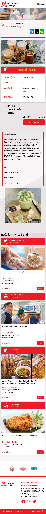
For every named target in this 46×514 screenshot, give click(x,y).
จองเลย (40, 288)
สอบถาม (34, 122)
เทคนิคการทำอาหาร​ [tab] (11, 172)
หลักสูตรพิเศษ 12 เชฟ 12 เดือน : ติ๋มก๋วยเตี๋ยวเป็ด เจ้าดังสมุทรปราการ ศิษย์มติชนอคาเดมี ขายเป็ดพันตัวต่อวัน (19, 382)
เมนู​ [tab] (5, 167)
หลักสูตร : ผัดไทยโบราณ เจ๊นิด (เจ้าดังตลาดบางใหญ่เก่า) (19, 435)
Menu (39, 4)
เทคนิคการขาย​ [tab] (9, 177)
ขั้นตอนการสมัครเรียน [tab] (11, 183)
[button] (5, 205)
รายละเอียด (6, 288)
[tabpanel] (23, 150)
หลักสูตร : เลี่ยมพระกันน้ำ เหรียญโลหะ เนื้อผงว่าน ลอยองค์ (20, 272)
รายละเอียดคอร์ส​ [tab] (10, 134)
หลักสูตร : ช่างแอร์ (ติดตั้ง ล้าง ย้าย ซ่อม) (14, 326)
